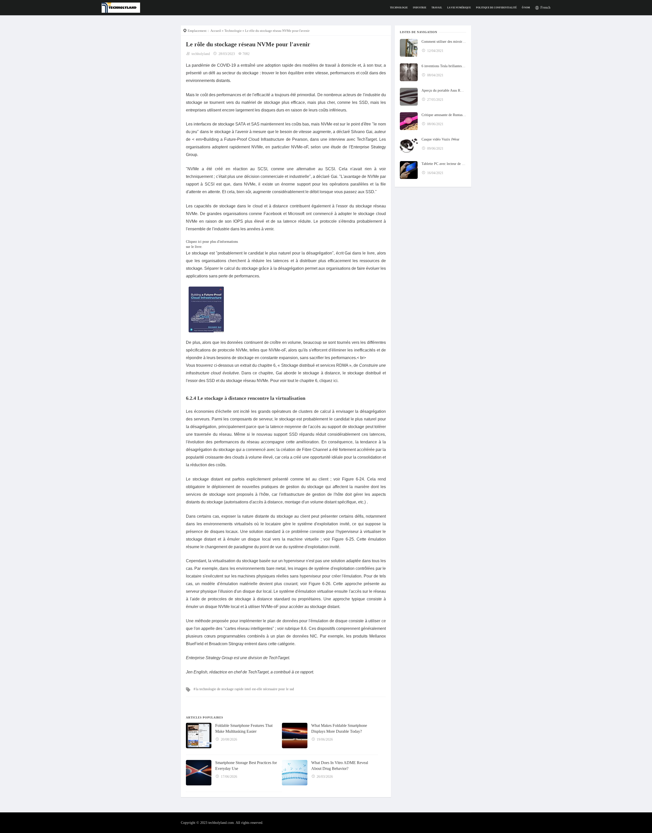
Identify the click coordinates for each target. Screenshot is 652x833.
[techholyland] (121, 7)
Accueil (215, 31)
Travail (436, 7)
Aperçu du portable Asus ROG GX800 (444, 90)
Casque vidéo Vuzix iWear (440, 139)
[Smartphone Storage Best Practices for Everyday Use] (198, 772)
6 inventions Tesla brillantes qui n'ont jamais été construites (444, 66)
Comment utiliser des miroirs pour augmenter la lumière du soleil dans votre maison (444, 42)
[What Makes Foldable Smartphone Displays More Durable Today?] (294, 735)
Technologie (399, 7)
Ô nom (526, 7)
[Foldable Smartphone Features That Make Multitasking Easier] (198, 735)
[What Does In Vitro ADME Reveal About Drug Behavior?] (294, 772)
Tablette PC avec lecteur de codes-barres (444, 164)
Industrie (419, 7)
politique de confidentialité (496, 7)
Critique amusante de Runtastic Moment (444, 115)
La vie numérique (459, 7)
